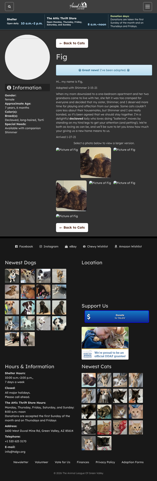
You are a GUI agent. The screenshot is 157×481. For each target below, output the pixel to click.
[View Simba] (120, 427)
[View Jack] (12, 323)
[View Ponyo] (28, 292)
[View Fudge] (89, 380)
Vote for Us (62, 462)
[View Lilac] (59, 307)
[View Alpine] (12, 339)
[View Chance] (12, 276)
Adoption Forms (132, 462)
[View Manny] (43, 323)
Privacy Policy (105, 462)
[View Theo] (59, 276)
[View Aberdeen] (120, 396)
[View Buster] (28, 276)
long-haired (28, 120)
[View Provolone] (136, 427)
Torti (41, 120)
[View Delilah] (104, 412)
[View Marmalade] (89, 443)
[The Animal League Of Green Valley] (78, 6)
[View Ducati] (89, 396)
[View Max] (43, 276)
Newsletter (20, 462)
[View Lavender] (43, 307)
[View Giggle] (136, 412)
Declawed (11, 120)
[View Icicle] (59, 323)
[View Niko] (12, 307)
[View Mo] (28, 323)
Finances (83, 462)
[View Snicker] (120, 412)
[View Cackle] (89, 427)
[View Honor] (28, 339)
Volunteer (41, 462)
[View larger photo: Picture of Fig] (67, 149)
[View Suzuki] (120, 380)
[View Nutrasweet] (104, 443)
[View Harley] (104, 396)
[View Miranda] (43, 292)
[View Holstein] (89, 412)
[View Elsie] (104, 427)
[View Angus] (136, 396)
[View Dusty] (59, 292)
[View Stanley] (28, 307)
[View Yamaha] (104, 380)
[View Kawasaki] (136, 380)
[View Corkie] (12, 292)
